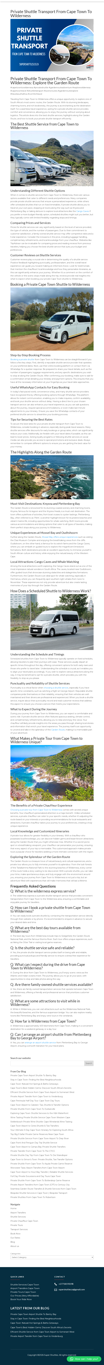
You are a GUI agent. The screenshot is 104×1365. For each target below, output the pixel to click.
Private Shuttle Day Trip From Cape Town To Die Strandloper (38, 1155)
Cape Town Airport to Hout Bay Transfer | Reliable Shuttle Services (41, 1172)
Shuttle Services (18, 1217)
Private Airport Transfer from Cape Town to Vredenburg (36, 1096)
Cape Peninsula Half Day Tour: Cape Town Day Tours (35, 1100)
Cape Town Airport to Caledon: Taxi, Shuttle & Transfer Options (39, 1105)
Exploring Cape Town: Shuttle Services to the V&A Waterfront (39, 1113)
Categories (15, 1253)
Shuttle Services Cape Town (24, 1284)
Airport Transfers (18, 1212)
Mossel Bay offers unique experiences (60, 537)
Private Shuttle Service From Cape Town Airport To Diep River (39, 1138)
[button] (84, 1359)
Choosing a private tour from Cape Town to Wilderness (36, 810)
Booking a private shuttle (22, 359)
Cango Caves (82, 211)
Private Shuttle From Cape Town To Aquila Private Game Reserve (41, 1163)
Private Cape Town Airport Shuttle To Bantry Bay (33, 1075)
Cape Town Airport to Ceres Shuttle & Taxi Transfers (34, 1126)
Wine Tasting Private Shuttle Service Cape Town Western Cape (40, 1117)
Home (13, 1208)
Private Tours (16, 1225)
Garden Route (58, 730)
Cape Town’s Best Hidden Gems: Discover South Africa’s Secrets (40, 1088)
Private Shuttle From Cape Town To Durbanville (32, 1109)
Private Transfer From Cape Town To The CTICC (32, 1151)
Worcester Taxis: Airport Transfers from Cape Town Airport (37, 1168)
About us (14, 1246)
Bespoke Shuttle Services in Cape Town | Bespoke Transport (38, 1193)
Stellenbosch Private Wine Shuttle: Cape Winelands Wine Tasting (41, 1121)
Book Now (15, 1233)
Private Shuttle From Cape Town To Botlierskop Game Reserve (40, 1180)
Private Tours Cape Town (23, 1292)
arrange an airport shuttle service (40, 1042)
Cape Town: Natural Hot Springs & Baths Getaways (34, 1084)
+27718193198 (66, 1283)
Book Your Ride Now (21, 1299)
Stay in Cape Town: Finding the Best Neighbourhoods (35, 1079)
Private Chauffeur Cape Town (24, 1221)
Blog (12, 1242)
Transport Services (19, 1229)
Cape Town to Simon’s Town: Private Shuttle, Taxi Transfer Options (41, 1159)
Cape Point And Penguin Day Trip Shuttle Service (33, 1142)
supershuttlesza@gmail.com (72, 1289)
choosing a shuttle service (56, 688)
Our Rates (15, 1238)
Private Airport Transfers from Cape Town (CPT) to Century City (40, 1184)
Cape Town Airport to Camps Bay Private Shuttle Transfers (37, 1147)
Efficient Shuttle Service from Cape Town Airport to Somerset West (42, 1092)
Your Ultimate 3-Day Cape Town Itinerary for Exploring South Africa (41, 1130)
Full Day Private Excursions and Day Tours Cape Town (35, 1176)
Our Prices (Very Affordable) (24, 1295)
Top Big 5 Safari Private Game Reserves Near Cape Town (37, 1134)
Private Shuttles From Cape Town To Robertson (33, 1197)
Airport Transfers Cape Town (25, 1288)
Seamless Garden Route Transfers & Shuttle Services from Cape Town (43, 1189)
